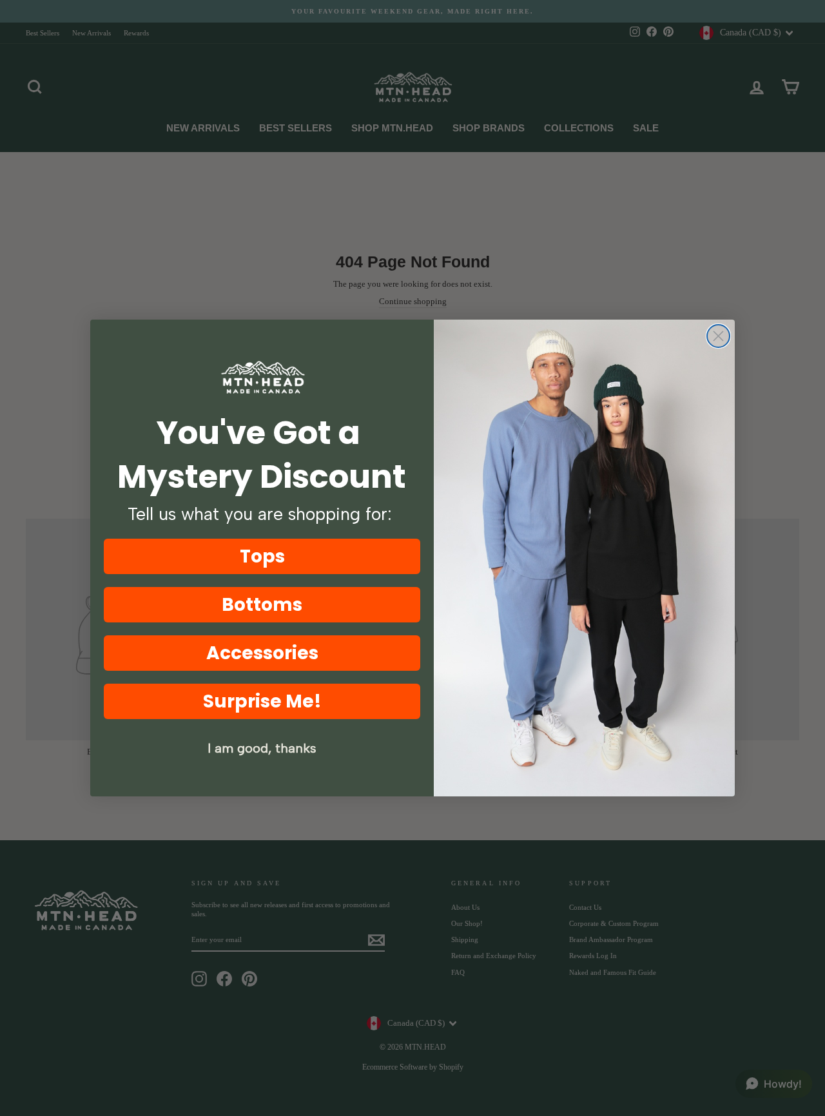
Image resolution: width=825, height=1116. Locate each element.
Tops (262, 556)
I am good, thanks (262, 748)
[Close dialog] (718, 336)
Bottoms (262, 604)
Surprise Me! (262, 701)
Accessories (262, 653)
